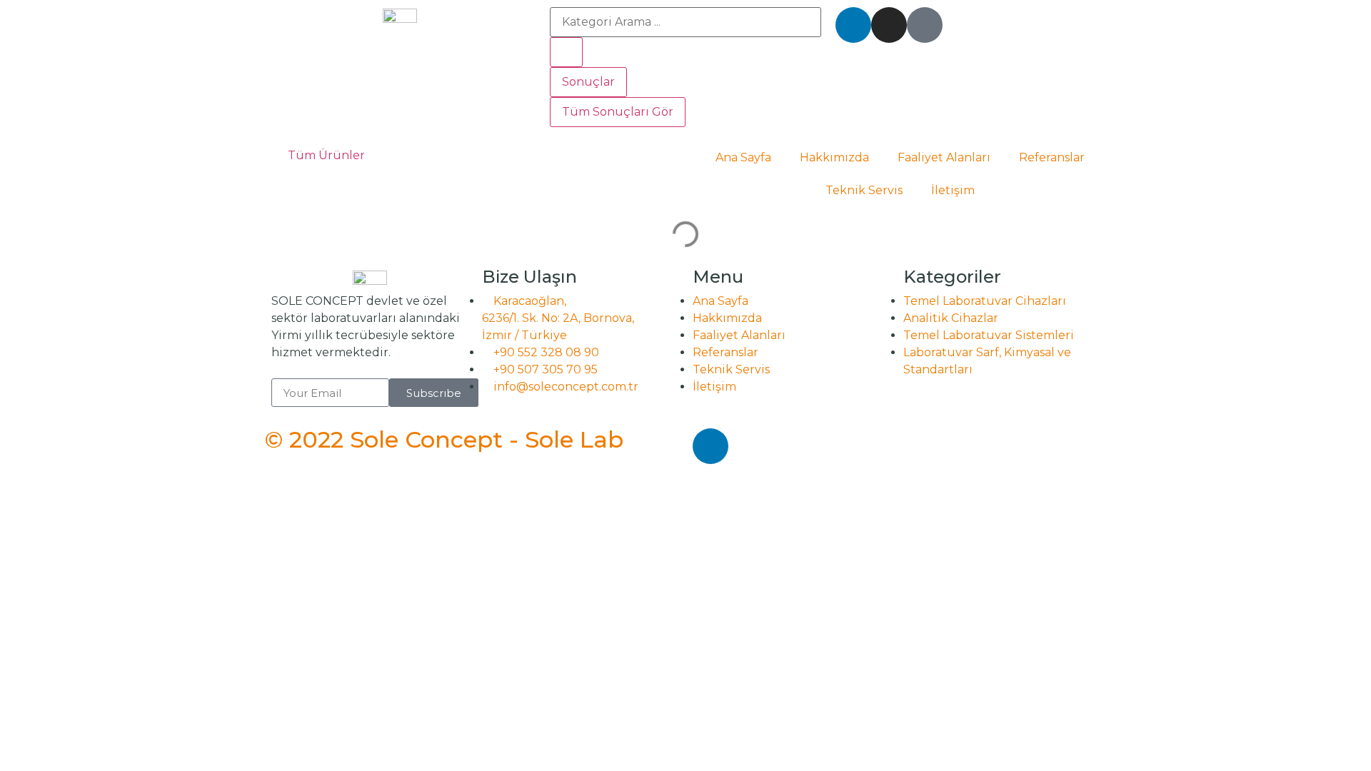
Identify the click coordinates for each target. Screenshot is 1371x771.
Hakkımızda (834, 157)
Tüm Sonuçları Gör (617, 112)
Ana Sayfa (743, 157)
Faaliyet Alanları (944, 157)
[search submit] (566, 52)
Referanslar (1052, 157)
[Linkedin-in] (853, 25)
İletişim (953, 190)
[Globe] (925, 25)
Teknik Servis (864, 190)
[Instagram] (889, 25)
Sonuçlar (588, 82)
